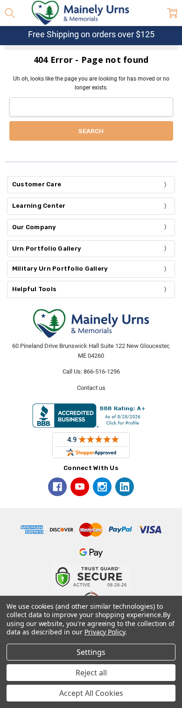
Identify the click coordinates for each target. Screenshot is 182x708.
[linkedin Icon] (124, 486)
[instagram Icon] (102, 486)
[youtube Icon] (79, 486)
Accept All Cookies (91, 693)
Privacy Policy (104, 631)
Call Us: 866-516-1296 (91, 371)
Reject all (91, 672)
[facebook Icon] (57, 486)
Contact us (91, 387)
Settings (91, 652)
